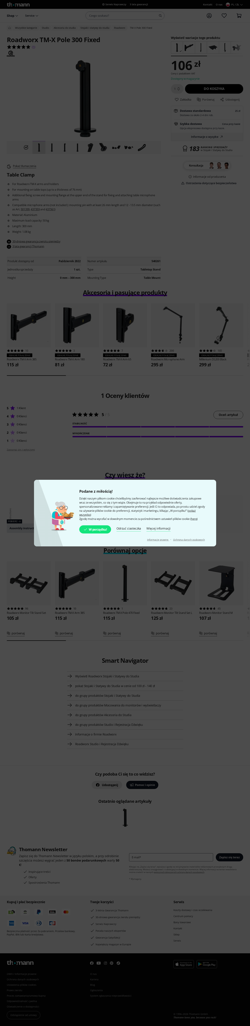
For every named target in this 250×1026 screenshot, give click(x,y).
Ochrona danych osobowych (189, 539)
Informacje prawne (158, 539)
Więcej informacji (158, 528)
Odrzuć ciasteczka (128, 528)
